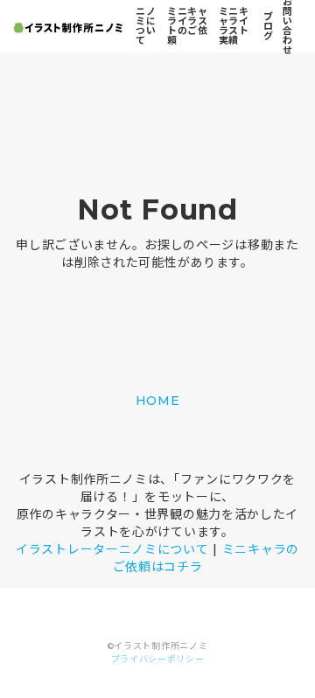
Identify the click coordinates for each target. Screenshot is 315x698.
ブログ (268, 26)
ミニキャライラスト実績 (234, 25)
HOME (158, 400)
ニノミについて (146, 25)
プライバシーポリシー (158, 659)
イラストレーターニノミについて (112, 549)
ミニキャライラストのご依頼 (187, 25)
